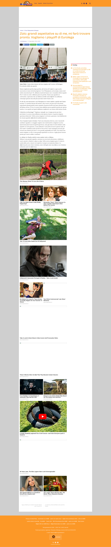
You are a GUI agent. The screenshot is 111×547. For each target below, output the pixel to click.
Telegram (40, 44)
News (35, 3)
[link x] (82, 3)
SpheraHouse (57, 544)
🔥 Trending (74, 65)
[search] (90, 3)
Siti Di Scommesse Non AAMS (60, 521)
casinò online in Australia (33, 521)
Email (53, 44)
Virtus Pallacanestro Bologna (31, 30)
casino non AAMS (72, 521)
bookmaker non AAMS (43, 518)
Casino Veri (49, 521)
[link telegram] (86, 3)
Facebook (27, 44)
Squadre (40, 3)
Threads (47, 44)
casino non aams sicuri (55, 518)
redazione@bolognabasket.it (57, 532)
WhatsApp (34, 44)
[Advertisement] (55, 18)
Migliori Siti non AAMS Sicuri (43, 523)
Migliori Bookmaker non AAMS (58, 523)
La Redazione (23, 41)
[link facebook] (84, 3)
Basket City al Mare (48, 3)
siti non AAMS (81, 518)
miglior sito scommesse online (69, 518)
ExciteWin (42, 521)
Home (21, 30)
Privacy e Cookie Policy (31, 518)
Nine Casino (81, 521)
